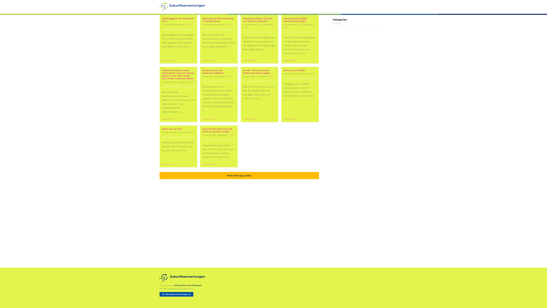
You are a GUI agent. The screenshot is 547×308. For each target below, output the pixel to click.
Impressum (174, 288)
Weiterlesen (167, 60)
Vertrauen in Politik (294, 70)
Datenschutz (187, 288)
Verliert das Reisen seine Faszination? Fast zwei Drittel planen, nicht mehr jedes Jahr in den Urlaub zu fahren (178, 74)
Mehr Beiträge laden (239, 175)
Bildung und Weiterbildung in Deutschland (217, 20)
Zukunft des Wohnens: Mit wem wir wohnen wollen (217, 130)
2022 (188, 24)
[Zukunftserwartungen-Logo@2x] (182, 4)
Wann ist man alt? (172, 129)
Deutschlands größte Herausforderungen (295, 20)
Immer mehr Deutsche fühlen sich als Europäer (256, 71)
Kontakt (163, 288)
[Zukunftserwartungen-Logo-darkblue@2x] (182, 275)
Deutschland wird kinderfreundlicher (213, 71)
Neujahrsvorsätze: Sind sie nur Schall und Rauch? (258, 20)
